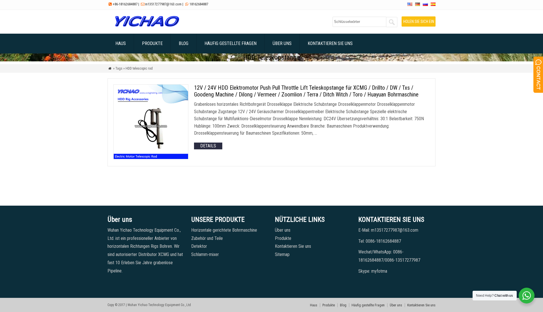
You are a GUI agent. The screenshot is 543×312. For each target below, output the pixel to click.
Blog (183, 43)
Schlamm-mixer (205, 254)
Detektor (199, 246)
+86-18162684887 (125, 4)
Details (208, 146)
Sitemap (282, 254)
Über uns (282, 43)
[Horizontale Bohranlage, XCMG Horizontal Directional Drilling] (146, 26)
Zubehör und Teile (207, 238)
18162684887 (198, 4)
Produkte (152, 43)
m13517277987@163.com (163, 4)
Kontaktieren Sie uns (330, 43)
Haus (120, 43)
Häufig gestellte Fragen (230, 43)
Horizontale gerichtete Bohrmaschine (224, 230)
